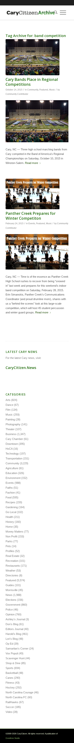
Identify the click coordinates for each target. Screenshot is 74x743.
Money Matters (14, 531)
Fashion (10, 492)
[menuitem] (54, 12)
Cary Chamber (14, 438)
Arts (8, 399)
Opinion (10, 614)
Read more (31, 162)
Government (13, 604)
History (10, 521)
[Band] (32, 57)
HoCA (9, 448)
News (9, 594)
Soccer (10, 707)
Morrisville (12, 590)
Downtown (12, 443)
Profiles (10, 551)
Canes (9, 677)
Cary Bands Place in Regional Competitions (32, 82)
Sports (9, 668)
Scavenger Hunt (15, 658)
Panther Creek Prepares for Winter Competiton (31, 216)
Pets (8, 546)
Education (11, 473)
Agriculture (12, 468)
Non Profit (11, 536)
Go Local (11, 512)
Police (9, 609)
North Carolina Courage (19, 692)
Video (9, 711)
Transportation (14, 458)
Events (31, 223)
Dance (9, 404)
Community (32, 89)
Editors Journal (14, 629)
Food (8, 497)
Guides (10, 585)
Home (9, 526)
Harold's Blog (13, 633)
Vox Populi (12, 653)
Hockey (10, 687)
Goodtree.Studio (13, 738)
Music (52, 89)
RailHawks (12, 702)
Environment (13, 477)
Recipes (10, 502)
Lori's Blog (12, 638)
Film (8, 409)
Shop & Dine (13, 663)
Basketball (12, 672)
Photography (13, 424)
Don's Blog (12, 624)
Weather (10, 570)
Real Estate (12, 555)
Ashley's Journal (15, 619)
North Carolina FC (16, 697)
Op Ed (9, 643)
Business (11, 434)
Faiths (9, 487)
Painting (10, 419)
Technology (12, 453)
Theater (10, 429)
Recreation (12, 560)
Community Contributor (17, 94)
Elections (11, 599)
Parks (9, 541)
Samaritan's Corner (17, 648)
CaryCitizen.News (21, 367)
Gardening (12, 507)
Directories (12, 575)
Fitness (10, 682)
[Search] (54, 12)
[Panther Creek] (32, 194)
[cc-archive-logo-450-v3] (31, 12)
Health (9, 516)
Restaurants (13, 565)
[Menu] (62, 12)
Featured (43, 89)
